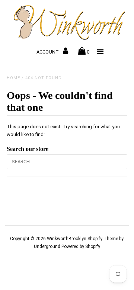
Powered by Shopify (80, 246)
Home (13, 77)
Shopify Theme (102, 238)
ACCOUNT (48, 52)
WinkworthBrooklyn (66, 238)
